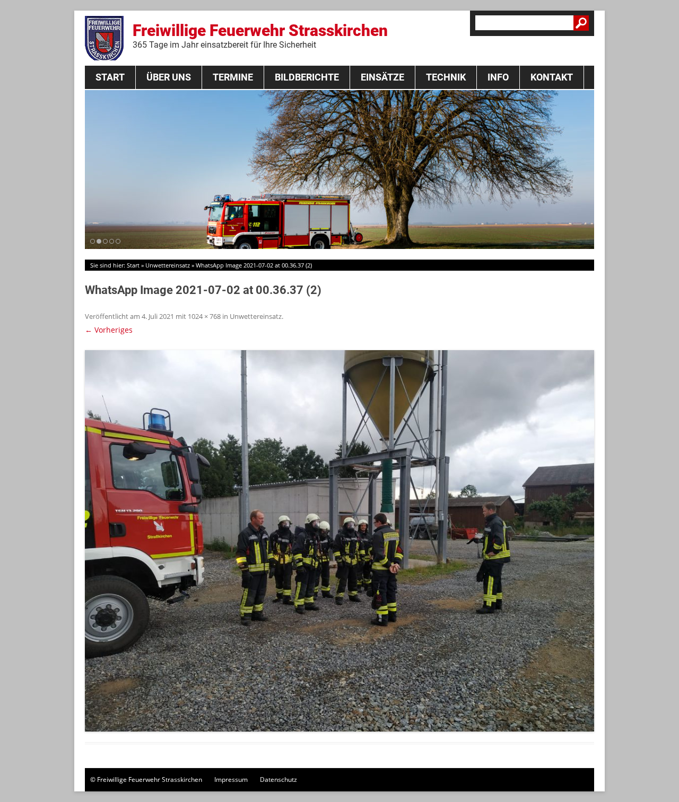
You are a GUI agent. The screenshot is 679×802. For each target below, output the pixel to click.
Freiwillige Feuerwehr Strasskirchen (260, 35)
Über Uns (168, 77)
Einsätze (382, 77)
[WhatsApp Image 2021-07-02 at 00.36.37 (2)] (339, 541)
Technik (446, 77)
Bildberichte (307, 77)
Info (498, 77)
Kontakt (551, 77)
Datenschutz (278, 779)
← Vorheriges (109, 330)
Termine (233, 77)
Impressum (231, 779)
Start (110, 77)
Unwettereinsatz (167, 265)
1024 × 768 (204, 316)
